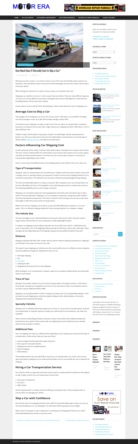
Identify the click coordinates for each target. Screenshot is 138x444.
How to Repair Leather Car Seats (110, 94)
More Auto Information (102, 266)
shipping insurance (33, 140)
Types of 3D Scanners (108, 213)
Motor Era (35, 75)
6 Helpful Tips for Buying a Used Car (77, 420)
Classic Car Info (109, 18)
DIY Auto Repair (27, 18)
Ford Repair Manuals (101, 74)
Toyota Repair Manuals (102, 81)
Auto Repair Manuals (67, 18)
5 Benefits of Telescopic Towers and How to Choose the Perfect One (38, 420)
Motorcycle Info (100, 268)
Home (16, 18)
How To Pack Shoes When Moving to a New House (107, 358)
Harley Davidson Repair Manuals (105, 76)
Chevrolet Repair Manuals (103, 427)
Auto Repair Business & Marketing (106, 246)
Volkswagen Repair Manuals (104, 434)
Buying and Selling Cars (25, 65)
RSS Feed (98, 289)
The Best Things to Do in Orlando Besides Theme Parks (110, 106)
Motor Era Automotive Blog (104, 284)
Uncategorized (99, 273)
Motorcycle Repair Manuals (88, 18)
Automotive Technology (102, 256)
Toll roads (20, 261)
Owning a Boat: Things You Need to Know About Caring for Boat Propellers (117, 361)
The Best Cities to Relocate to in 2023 (112, 202)
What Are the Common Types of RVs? (111, 135)
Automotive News (100, 253)
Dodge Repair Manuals (102, 83)
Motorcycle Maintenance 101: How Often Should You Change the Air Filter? (111, 181)
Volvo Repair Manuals (102, 79)
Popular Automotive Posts (103, 271)
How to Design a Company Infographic (96, 358)
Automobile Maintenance (46, 18)
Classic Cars (98, 261)
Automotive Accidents (102, 251)
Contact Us (98, 291)
